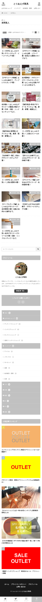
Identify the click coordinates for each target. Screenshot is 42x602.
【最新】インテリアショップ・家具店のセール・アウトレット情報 (20, 572)
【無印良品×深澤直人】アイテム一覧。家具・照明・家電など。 (10, 133)
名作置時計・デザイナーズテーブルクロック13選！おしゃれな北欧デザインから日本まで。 (31, 81)
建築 (6, 395)
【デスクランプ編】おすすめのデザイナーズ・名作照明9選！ (31, 182)
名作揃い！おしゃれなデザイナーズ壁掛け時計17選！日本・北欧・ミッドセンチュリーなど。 (11, 108)
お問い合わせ (38, 8)
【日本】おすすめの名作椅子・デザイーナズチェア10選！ (31, 206)
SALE (7, 313)
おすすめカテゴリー (18, 32)
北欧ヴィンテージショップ (13, 340)
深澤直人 (13, 13)
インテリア (17, 8)
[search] (38, 249)
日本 (18, 119)
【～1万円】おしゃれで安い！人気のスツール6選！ (30, 133)
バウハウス (8, 357)
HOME (5, 13)
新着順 (5, 32)
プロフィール (32, 584)
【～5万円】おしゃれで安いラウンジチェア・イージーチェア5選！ (10, 53)
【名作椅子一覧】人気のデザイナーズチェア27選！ (10, 157)
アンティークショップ (12, 324)
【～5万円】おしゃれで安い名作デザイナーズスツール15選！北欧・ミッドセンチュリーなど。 (11, 234)
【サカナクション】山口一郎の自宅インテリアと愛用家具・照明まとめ (20, 511)
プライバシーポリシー (18, 584)
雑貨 (7, 412)
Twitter (16, 600)
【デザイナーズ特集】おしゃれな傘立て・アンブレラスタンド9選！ (10, 80)
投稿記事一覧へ (20, 291)
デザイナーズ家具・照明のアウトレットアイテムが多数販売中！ (20, 481)
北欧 (7, 368)
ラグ (7, 384)
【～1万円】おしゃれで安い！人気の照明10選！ (11, 181)
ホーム (7, 584)
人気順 (10, 32)
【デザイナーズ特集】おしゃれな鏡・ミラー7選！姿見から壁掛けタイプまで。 (31, 54)
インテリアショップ (11, 329)
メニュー (26, 600)
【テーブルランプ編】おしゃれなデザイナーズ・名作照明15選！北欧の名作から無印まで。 (11, 207)
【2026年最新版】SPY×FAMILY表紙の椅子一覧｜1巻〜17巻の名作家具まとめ (21, 542)
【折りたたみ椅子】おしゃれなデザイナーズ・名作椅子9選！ (31, 157)
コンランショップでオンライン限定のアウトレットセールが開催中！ (20, 451)
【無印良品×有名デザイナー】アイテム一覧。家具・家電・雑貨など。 (31, 106)
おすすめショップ (7, 8)
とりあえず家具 (21, 4)
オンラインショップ (11, 335)
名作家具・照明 (27, 8)
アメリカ (8, 351)
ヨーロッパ (9, 362)
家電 (6, 390)
